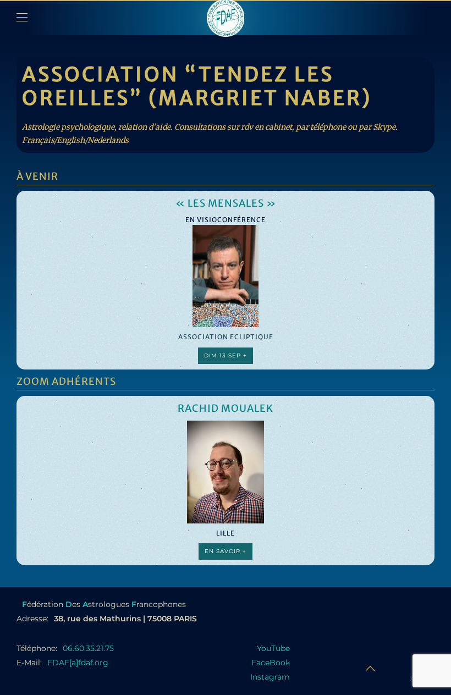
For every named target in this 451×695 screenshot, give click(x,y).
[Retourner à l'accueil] (225, 17)
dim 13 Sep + (225, 354)
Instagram (270, 677)
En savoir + (225, 551)
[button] (22, 17)
